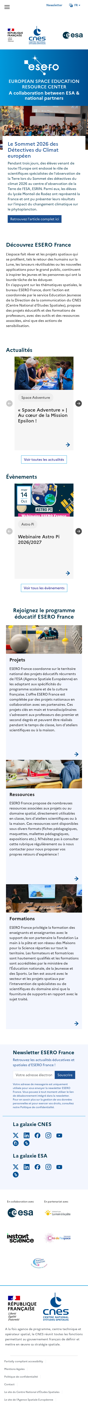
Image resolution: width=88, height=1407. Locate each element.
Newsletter (54, 5)
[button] (44, 403)
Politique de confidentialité (21, 1377)
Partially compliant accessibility (23, 1361)
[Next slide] (78, 403)
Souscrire (64, 1074)
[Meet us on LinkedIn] (29, 1136)
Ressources (22, 794)
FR (76, 5)
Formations (22, 918)
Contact (9, 1384)
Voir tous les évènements (44, 587)
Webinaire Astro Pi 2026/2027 (39, 539)
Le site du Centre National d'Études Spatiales (31, 1392)
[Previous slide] (9, 403)
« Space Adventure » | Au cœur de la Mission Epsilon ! (42, 415)
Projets (17, 659)
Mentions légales (14, 1369)
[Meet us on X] (18, 1136)
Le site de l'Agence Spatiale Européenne (28, 1400)
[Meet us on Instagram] (50, 1136)
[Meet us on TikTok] (29, 1144)
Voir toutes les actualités (44, 459)
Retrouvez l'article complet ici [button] (34, 219)
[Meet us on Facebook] (40, 1136)
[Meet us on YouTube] (61, 1136)
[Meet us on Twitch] (18, 1144)
